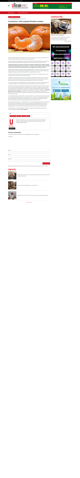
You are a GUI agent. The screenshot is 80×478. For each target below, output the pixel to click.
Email (9, 154)
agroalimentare (13, 116)
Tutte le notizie (29, 202)
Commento (10, 136)
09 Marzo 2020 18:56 (23, 18)
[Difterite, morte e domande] (61, 26)
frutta (28, 116)
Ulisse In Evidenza (16, 17)
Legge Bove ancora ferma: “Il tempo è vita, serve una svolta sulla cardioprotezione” (32, 195)
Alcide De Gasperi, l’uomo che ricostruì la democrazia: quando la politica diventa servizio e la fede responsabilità (33, 175)
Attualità (10, 17)
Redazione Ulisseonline (15, 18)
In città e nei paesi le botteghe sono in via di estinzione (27, 185)
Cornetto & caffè (56, 16)
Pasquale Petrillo (68, 41)
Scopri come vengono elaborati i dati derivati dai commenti (37, 166)
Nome (9, 150)
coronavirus (24, 116)
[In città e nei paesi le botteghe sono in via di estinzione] (12, 185)
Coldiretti (19, 116)
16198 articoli (11, 128)
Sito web (9, 158)
